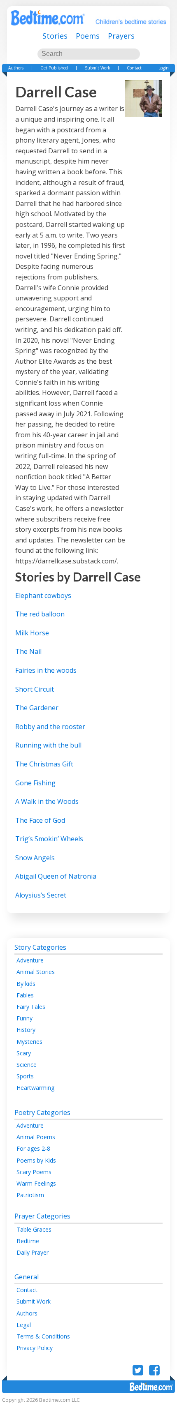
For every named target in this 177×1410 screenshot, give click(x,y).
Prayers (121, 36)
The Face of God (40, 820)
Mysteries (29, 1041)
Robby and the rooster (50, 726)
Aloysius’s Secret (40, 895)
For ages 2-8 (33, 1148)
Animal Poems (35, 1137)
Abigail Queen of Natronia (55, 876)
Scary (23, 1053)
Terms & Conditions (43, 1336)
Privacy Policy (34, 1348)
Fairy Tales (30, 1007)
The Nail (28, 651)
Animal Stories (35, 972)
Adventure (30, 960)
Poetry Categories (42, 1112)
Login (163, 68)
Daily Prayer (32, 1252)
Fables (25, 995)
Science (26, 1064)
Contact (134, 68)
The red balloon (40, 613)
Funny (24, 1018)
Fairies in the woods (46, 670)
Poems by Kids (36, 1160)
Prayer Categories (42, 1216)
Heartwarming (35, 1088)
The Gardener (36, 707)
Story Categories (40, 947)
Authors (15, 68)
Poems (88, 36)
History (25, 1030)
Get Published (54, 68)
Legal (23, 1325)
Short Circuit (34, 689)
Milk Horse (32, 632)
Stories (55, 36)
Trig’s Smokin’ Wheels (49, 838)
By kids (25, 984)
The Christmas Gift (44, 763)
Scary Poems (33, 1172)
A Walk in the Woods (47, 801)
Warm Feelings (36, 1183)
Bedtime (27, 1241)
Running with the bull (48, 745)
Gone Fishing (35, 782)
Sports (25, 1076)
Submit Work (97, 68)
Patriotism (30, 1195)
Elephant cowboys (43, 595)
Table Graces (33, 1229)
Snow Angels (35, 857)
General (26, 1276)
